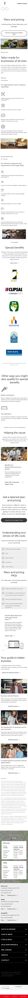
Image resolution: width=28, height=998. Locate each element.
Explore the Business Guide (10, 672)
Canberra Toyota (22, 3)
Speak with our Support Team (14, 520)
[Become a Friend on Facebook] (2, 967)
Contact (5, 960)
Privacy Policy (17, 974)
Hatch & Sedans (8, 929)
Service (4, 955)
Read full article (13, 706)
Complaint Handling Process (7, 975)
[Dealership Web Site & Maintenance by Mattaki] (4, 979)
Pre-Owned (6, 950)
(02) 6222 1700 (8, 890)
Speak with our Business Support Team (12, 483)
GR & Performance (9, 944)
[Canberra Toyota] (3, 3)
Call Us (3, 8)
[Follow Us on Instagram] (5, 967)
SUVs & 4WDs (6, 934)
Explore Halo (9, 636)
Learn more (13, 263)
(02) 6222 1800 (8, 904)
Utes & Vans (6, 939)
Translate (7, 988)
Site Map (11, 974)
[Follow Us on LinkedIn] (7, 967)
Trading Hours (11, 895)
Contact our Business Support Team (14, 33)
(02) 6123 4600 (8, 917)
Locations (7, 8)
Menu (26, 8)
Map (2, 895)
